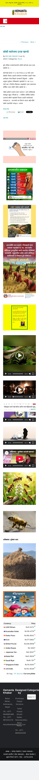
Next (32, 42)
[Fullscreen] (33, 374)
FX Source (18, 674)
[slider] (18, 373)
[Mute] (30, 374)
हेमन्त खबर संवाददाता (11, 56)
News (20, 59)
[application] (19, 355)
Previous (24, 42)
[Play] (6, 374)
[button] (19, 355)
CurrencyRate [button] (29, 674)
